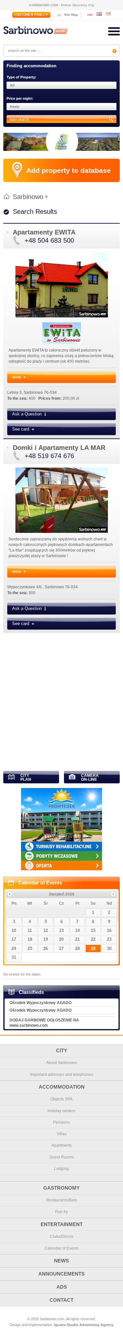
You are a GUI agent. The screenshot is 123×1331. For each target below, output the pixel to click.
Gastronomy (61, 1188)
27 (61, 948)
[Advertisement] (61, 699)
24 (13, 948)
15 (93, 930)
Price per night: (20, 98)
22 (93, 939)
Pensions (61, 1122)
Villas (62, 1134)
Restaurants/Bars (61, 1200)
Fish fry (61, 1212)
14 (77, 930)
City (61, 1050)
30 (109, 948)
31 (13, 957)
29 (93, 948)
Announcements (61, 1274)
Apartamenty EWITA (44, 232)
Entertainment (62, 1224)
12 (45, 930)
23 (109, 939)
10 (13, 930)
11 (30, 930)
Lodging (61, 1168)
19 (45, 939)
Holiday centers (61, 1111)
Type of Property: (21, 77)
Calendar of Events (40, 882)
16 (109, 930)
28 (77, 948)
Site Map (71, 14)
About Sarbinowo (61, 1062)
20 (61, 939)
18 (30, 939)
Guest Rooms (62, 1157)
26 (45, 948)
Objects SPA (61, 1099)
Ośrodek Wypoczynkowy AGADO (41, 1002)
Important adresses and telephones (61, 1074)
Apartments (61, 1145)
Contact (61, 1300)
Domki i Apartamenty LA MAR (59, 447)
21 (77, 939)
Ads (61, 1287)
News (61, 1260)
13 (61, 930)
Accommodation (62, 1087)
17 (13, 939)
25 (30, 948)
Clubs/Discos (61, 1236)
